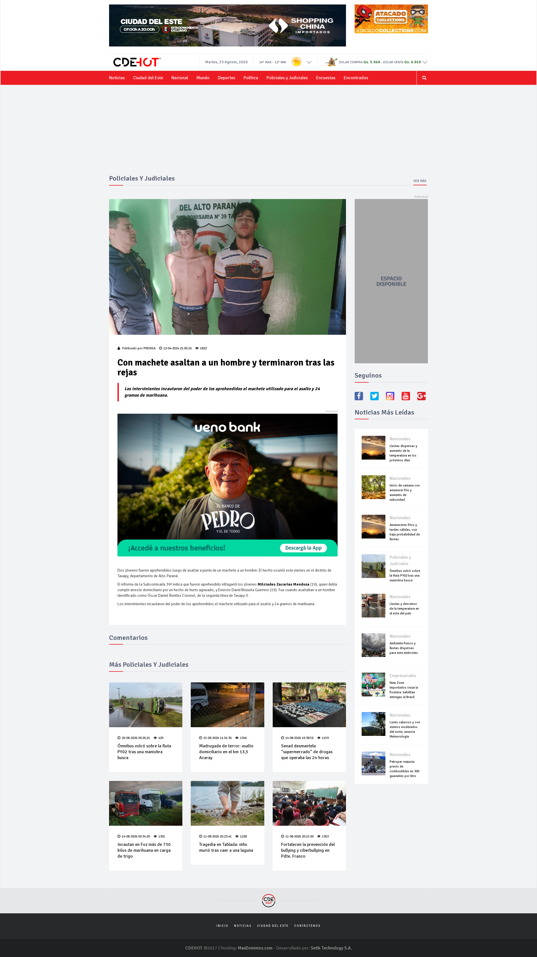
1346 (243, 738)
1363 (325, 836)
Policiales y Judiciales (287, 78)
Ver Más (420, 181)
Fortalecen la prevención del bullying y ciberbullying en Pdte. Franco (308, 850)
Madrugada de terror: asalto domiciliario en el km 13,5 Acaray (226, 752)
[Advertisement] (268, 132)
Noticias (117, 78)
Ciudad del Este (148, 78)
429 (160, 738)
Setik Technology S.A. (331, 948)
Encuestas (325, 78)
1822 (203, 348)
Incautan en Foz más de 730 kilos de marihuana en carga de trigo (144, 850)
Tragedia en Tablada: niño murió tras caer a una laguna (226, 847)
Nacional (179, 78)
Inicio (222, 926)
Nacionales (400, 439)
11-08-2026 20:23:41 (217, 836)
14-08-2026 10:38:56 (299, 738)
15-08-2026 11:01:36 (217, 738)
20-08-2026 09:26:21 (136, 738)
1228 (243, 836)
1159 (325, 738)
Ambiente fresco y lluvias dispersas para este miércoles (404, 648)
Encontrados (356, 78)
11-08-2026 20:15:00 (299, 836)
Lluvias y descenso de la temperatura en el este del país (404, 609)
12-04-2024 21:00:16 (177, 348)
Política (251, 78)
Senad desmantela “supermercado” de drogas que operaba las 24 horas (307, 752)
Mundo (202, 78)
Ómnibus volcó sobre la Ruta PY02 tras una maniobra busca (144, 752)
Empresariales (403, 675)
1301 (161, 836)
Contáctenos (307, 926)
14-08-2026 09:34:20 (136, 836)
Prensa (149, 348)
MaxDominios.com (255, 948)
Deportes (226, 78)
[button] (309, 62)
